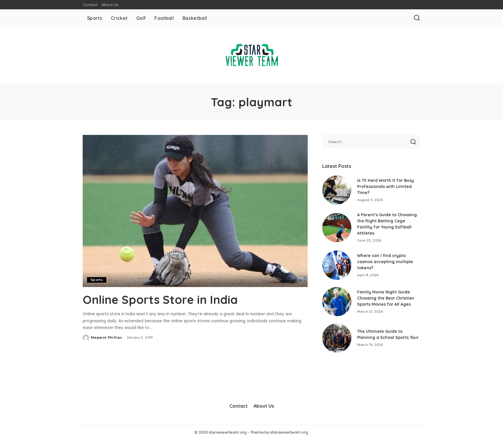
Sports (97, 280)
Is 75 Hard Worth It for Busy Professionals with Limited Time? (385, 186)
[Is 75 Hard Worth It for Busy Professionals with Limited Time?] (336, 190)
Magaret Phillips (106, 337)
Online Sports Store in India (160, 299)
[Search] (416, 18)
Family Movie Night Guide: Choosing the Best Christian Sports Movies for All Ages (385, 298)
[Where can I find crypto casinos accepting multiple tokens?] (336, 265)
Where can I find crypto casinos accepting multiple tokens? (385, 261)
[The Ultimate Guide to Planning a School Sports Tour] (336, 338)
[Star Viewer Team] (251, 55)
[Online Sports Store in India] (195, 211)
